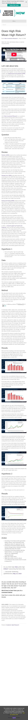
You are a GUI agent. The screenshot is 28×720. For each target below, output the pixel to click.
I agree (14, 717)
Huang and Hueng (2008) (8, 200)
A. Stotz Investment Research (10, 116)
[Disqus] (14, 646)
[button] (14, 3)
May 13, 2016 (17, 573)
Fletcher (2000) (5, 155)
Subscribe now (14, 5)
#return (6, 569)
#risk (16, 567)
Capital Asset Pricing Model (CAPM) (16, 73)
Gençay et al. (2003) (7, 175)
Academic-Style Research (12, 625)
